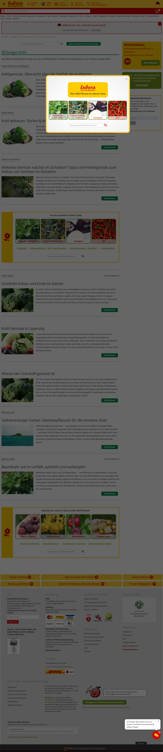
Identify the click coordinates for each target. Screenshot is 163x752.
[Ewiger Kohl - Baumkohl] (58, 110)
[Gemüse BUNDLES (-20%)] (78, 110)
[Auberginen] (98, 110)
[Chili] (117, 110)
